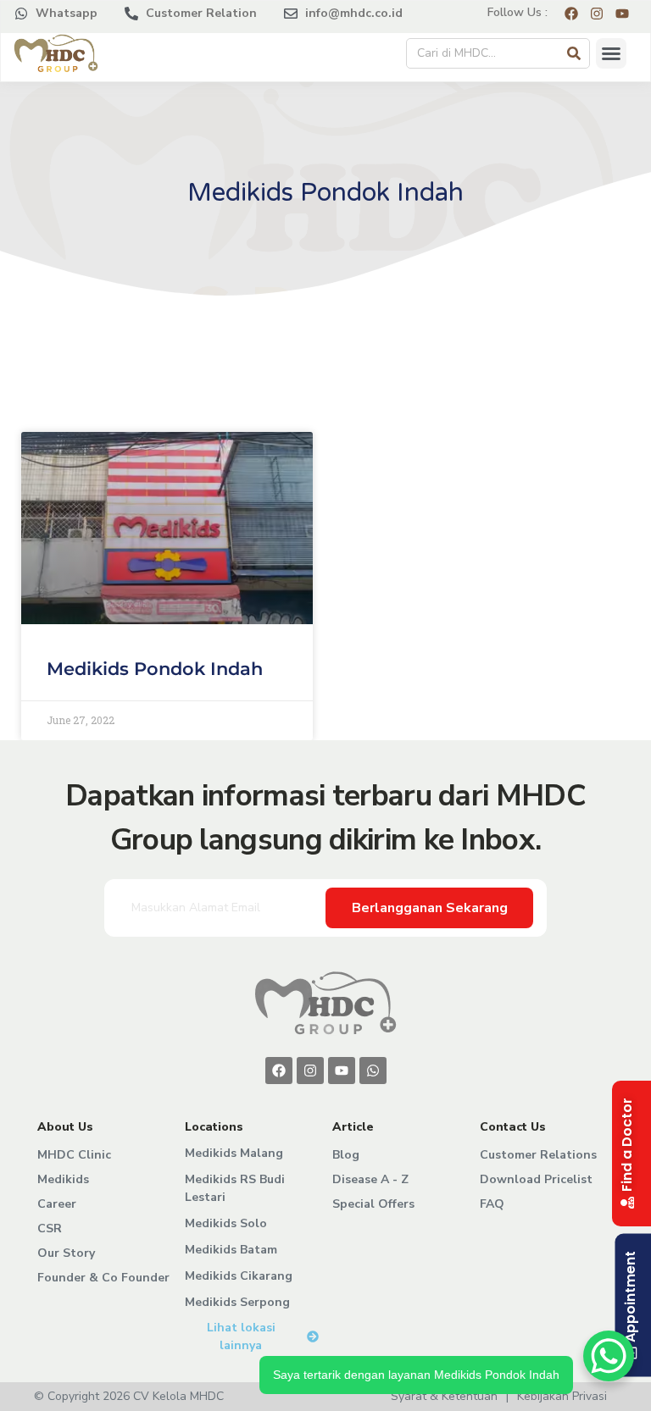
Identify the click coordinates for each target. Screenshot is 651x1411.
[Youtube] (341, 1070)
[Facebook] (278, 1070)
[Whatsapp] (373, 1070)
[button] (611, 53)
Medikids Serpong (237, 1302)
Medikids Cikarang (238, 1276)
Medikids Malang (234, 1153)
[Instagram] (310, 1070)
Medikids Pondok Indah (155, 668)
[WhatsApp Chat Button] (608, 1356)
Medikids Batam (231, 1250)
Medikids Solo (226, 1223)
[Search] (574, 53)
